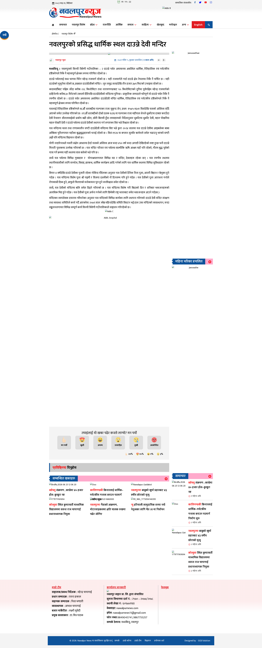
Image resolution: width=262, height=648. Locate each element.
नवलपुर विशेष (78, 25)
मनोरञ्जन (173, 25)
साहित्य (145, 25)
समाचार (63, 25)
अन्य (184, 25)
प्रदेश (92, 25)
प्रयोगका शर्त (159, 641)
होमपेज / (55, 34)
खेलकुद (160, 25)
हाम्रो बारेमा (127, 641)
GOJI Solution (204, 641)
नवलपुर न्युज (60, 60)
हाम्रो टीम (138, 641)
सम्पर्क (117, 641)
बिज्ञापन (148, 641)
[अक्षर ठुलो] (164, 60)
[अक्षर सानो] (159, 60)
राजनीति (107, 25)
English (198, 25)
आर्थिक (119, 25)
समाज (130, 25)
